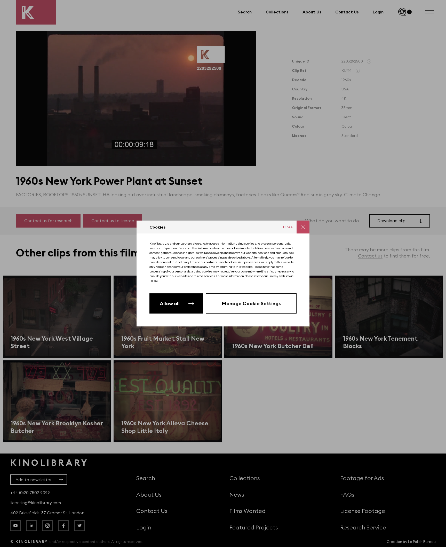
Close (288, 227)
